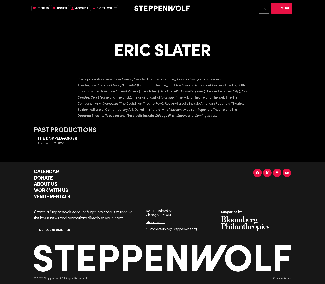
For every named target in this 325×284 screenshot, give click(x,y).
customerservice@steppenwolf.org (171, 229)
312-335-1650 (155, 222)
